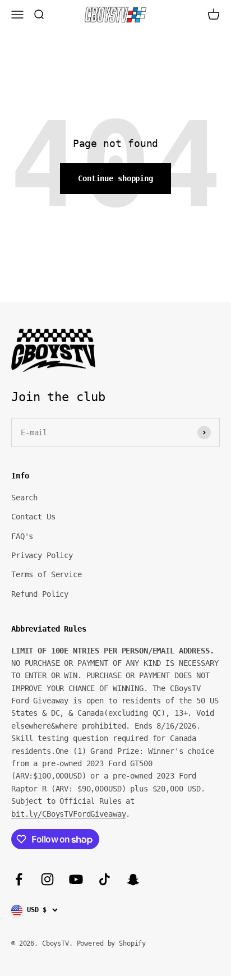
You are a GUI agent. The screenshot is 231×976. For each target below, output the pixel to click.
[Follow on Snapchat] (133, 879)
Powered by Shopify (111, 943)
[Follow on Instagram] (47, 879)
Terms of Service (46, 574)
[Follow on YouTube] (76, 879)
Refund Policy (39, 594)
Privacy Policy (42, 555)
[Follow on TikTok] (104, 879)
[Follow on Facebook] (18, 879)
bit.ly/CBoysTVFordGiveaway (68, 813)
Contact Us (33, 516)
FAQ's (22, 536)
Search (24, 497)
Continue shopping (115, 178)
